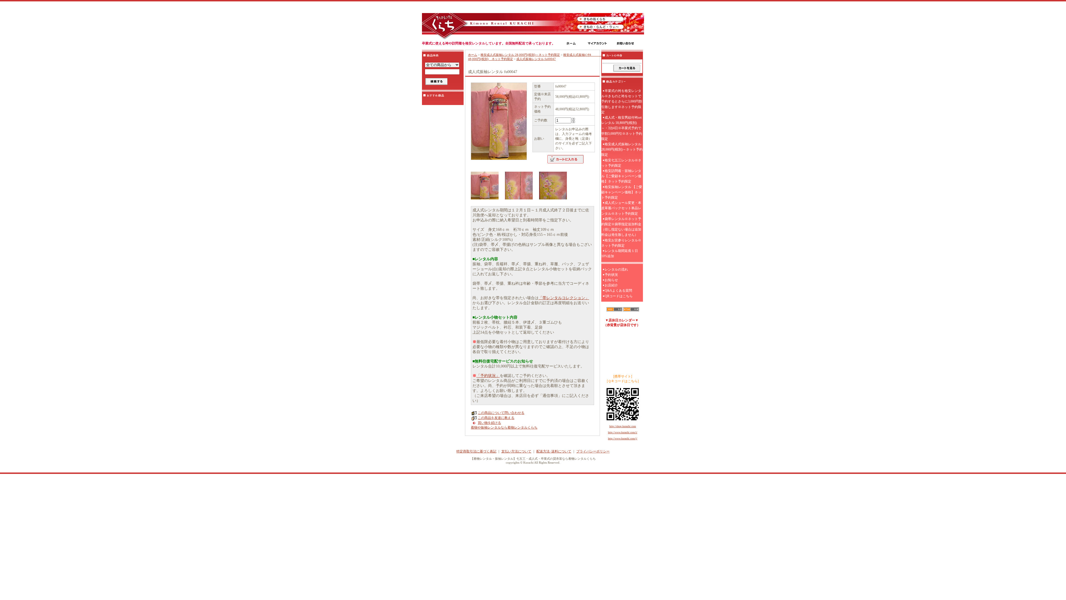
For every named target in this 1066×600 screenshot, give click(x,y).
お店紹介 (611, 285)
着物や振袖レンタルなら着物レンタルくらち (504, 427)
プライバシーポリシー (593, 451)
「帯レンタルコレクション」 (564, 298)
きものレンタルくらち (445, 23)
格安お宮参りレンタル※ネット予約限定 (621, 243)
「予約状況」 (488, 376)
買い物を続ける (489, 423)
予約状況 (611, 275)
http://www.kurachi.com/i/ (622, 432)
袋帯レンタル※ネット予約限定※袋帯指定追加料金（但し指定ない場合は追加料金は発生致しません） (621, 227)
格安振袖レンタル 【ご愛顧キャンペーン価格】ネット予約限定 (621, 192)
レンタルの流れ (616, 269)
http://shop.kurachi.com (622, 426)
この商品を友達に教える (496, 418)
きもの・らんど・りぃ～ (600, 26)
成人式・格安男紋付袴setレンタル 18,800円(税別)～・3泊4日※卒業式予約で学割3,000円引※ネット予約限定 (621, 128)
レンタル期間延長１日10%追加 (619, 253)
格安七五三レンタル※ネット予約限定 (621, 163)
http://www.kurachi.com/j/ (622, 438)
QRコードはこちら (619, 296)
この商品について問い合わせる (501, 413)
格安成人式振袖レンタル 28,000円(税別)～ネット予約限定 (520, 54)
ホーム (472, 54)
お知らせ (611, 280)
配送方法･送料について (553, 451)
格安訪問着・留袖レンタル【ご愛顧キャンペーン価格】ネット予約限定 (621, 176)
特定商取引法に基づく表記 (476, 451)
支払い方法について (516, 451)
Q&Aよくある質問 (618, 290)
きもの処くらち (600, 19)
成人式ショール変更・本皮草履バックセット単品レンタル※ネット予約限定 (621, 208)
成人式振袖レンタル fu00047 (536, 59)
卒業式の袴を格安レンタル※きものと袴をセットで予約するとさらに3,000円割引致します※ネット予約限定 (621, 101)
